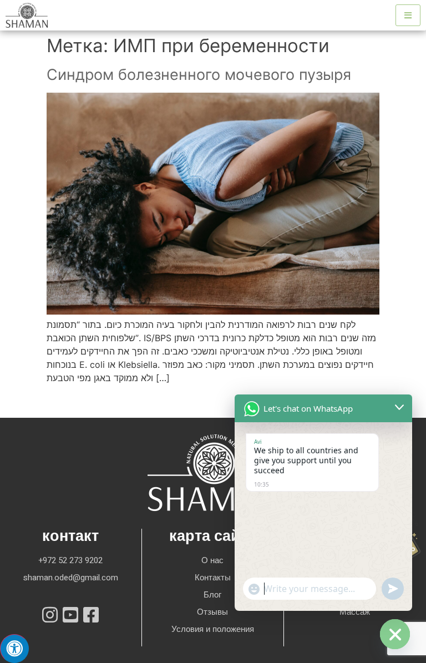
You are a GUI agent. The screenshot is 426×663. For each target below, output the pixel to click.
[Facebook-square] (91, 615)
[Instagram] (50, 615)
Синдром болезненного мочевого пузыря (199, 74)
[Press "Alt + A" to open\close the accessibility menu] (14, 648)
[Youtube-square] (70, 615)
